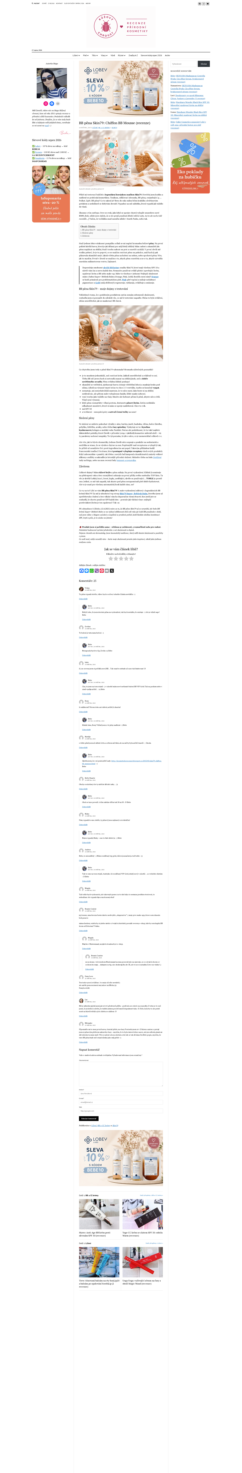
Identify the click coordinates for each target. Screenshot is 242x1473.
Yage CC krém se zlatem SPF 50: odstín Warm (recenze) (143, 1234)
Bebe (173, 75)
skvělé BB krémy (111, 267)
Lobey (38, 146)
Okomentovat (83, 1060)
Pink (124, 279)
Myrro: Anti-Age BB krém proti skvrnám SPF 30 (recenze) (94, 1234)
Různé (120, 55)
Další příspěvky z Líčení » (154, 1243)
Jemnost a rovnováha (126, 460)
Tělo (94, 55)
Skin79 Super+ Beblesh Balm (133, 493)
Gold (97, 282)
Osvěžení (157, 457)
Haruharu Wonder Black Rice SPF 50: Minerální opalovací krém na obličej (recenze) (190, 105)
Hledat (204, 64)
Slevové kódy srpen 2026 (74, 3)
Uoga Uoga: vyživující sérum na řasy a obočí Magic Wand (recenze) (142, 1282)
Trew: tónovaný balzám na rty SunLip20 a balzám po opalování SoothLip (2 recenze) (99, 1283)
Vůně (113, 55)
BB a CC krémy (104, 128)
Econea (38, 152)
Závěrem (85, 236)
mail (47, 125)
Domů (44, 3)
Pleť (85, 55)
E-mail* (81, 1098)
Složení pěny (87, 233)
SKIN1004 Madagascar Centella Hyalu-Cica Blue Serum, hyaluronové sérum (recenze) (188, 78)
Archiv (88, 3)
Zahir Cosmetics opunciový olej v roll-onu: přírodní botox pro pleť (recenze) (188, 124)
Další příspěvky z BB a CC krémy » (151, 1195)
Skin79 (114, 128)
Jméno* (81, 1090)
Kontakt (59, 3)
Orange (155, 276)
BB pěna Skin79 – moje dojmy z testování (99, 230)
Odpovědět (83, 599)
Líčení (75, 55)
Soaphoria (39, 158)
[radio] (110, 559)
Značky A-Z (133, 55)
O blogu (51, 3)
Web (80, 1107)
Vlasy (103, 55)
